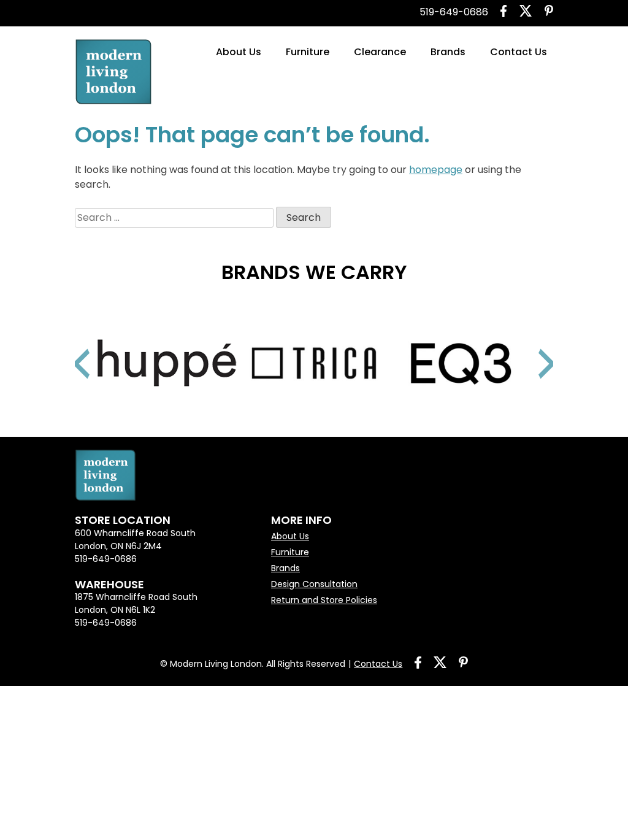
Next (532, 348)
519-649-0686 (453, 12)
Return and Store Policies (324, 600)
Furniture (307, 52)
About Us (238, 52)
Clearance (380, 52)
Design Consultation (314, 584)
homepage (435, 170)
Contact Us (518, 52)
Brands (448, 52)
